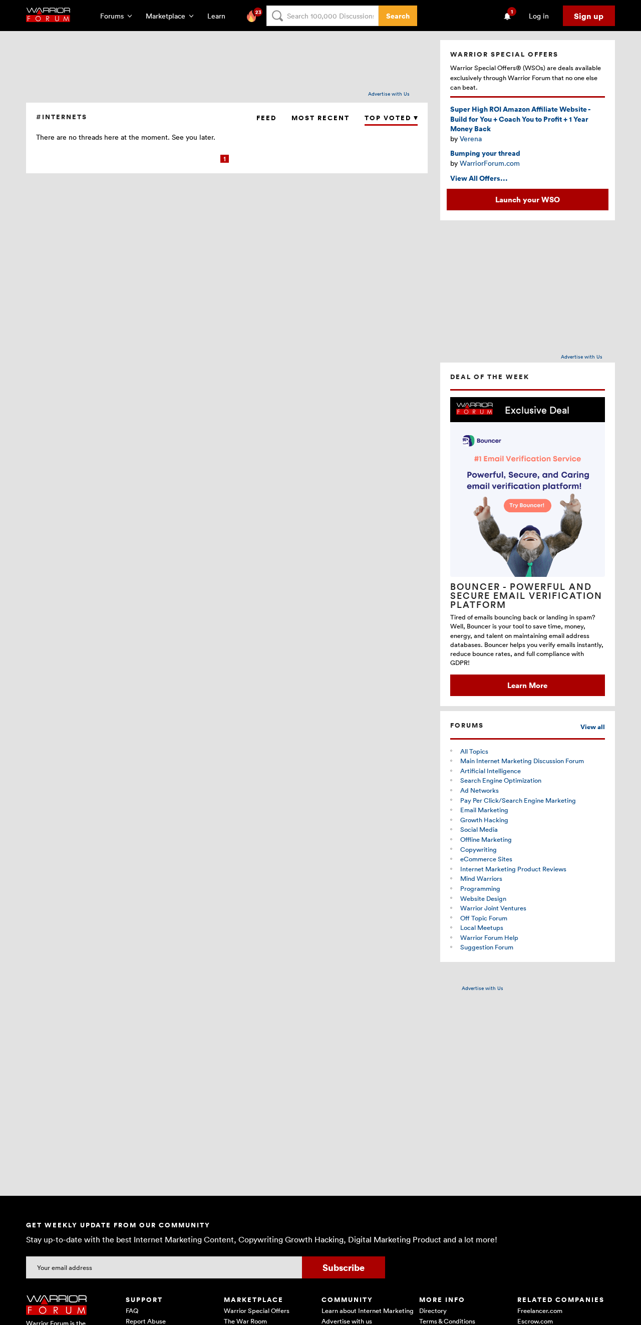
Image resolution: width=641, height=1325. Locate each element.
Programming (480, 888)
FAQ (132, 1310)
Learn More (527, 685)
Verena (471, 138)
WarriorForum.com (490, 163)
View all (592, 727)
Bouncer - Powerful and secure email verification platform (526, 595)
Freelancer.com (539, 1310)
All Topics (474, 751)
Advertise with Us (389, 93)
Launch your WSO (527, 199)
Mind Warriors (481, 878)
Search (398, 16)
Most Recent (320, 118)
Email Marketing (484, 809)
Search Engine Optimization (500, 780)
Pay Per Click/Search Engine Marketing (518, 800)
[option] (527, 546)
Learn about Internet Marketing (368, 1310)
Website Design (483, 898)
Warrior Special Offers (256, 1310)
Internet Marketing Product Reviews (513, 868)
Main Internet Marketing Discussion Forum (522, 760)
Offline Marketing (486, 839)
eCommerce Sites (486, 858)
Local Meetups (481, 927)
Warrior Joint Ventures (493, 907)
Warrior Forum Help (489, 937)
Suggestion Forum (486, 946)
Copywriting (478, 849)
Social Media (479, 829)
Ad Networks (479, 790)
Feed (266, 118)
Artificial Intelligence (490, 770)
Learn (219, 16)
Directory (433, 1310)
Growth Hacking (484, 819)
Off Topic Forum (483, 917)
